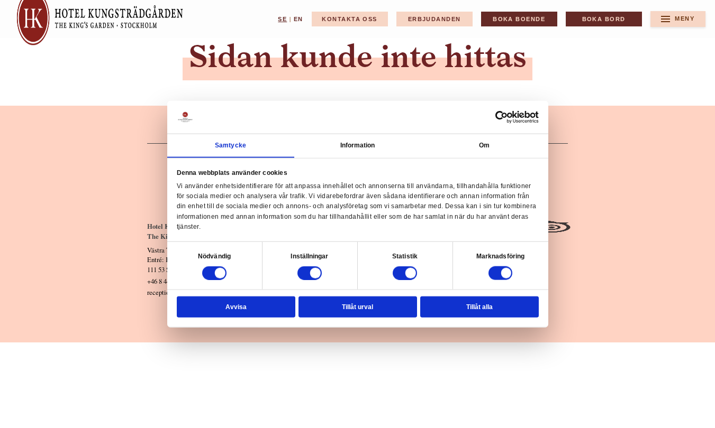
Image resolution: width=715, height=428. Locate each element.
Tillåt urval (357, 306)
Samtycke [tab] (230, 144)
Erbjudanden (434, 19)
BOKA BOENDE (519, 19)
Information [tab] (357, 144)
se (282, 19)
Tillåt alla (479, 306)
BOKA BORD (604, 19)
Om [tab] (484, 144)
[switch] (309, 273)
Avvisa (236, 306)
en (298, 19)
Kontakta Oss (349, 19)
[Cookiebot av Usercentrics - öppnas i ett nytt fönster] (502, 116)
